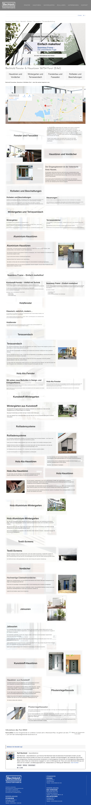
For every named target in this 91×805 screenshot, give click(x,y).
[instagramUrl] (20, 767)
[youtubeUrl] (22, 767)
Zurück (80, 15)
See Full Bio (74, 762)
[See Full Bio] (78, 762)
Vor (84, 15)
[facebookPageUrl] (17, 767)
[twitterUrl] (19, 767)
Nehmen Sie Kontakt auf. (15, 747)
